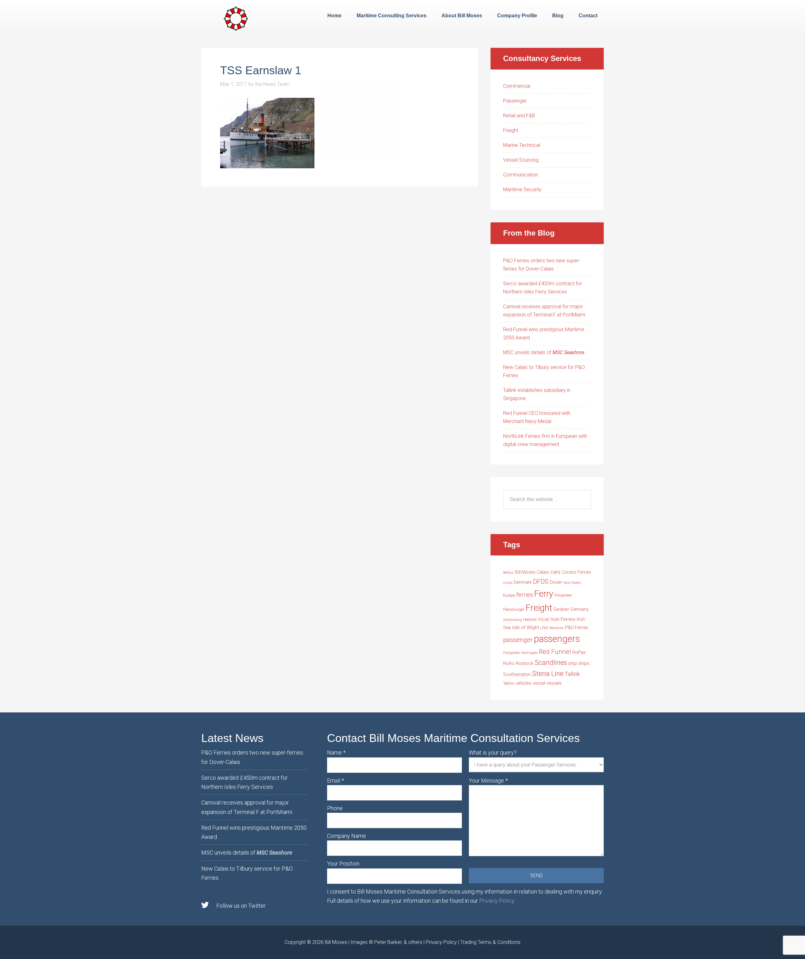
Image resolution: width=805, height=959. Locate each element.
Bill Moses (525, 572)
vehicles (523, 683)
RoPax (579, 652)
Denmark (523, 582)
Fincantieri (563, 595)
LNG (544, 627)
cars (555, 572)
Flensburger (513, 609)
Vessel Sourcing (521, 160)
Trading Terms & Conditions (490, 942)
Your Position (343, 863)
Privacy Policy (496, 900)
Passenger (515, 101)
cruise (508, 583)
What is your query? (493, 752)
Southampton (517, 674)
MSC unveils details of (543, 352)
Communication (520, 175)
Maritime (556, 628)
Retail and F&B (519, 116)
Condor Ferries (576, 572)
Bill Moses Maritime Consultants (235, 18)
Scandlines (551, 662)
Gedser (561, 609)
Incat (543, 619)
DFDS (540, 581)
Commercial (516, 86)
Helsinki (530, 619)
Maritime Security (522, 189)
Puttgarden (511, 653)
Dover (556, 582)
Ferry (543, 594)
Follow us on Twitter (241, 905)
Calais (543, 572)
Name (336, 752)
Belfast (508, 573)
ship (572, 663)
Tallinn (508, 683)
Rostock (524, 663)
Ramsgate (530, 653)
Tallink (572, 674)
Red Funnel (555, 651)
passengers (557, 638)
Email (335, 780)
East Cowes (572, 583)
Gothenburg (512, 620)
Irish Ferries (562, 619)
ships (584, 663)
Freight (510, 130)
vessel (539, 683)
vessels (554, 683)
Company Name (346, 836)
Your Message (488, 780)
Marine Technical (521, 145)
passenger (518, 640)
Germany (579, 609)
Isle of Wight (525, 627)
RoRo (508, 663)
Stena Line (548, 673)
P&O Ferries (576, 627)
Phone (335, 808)
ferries (524, 594)
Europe (509, 595)
